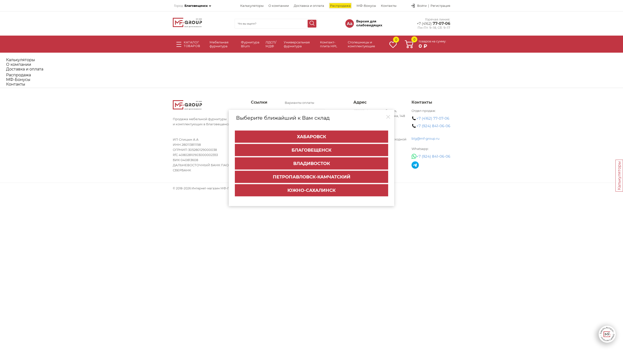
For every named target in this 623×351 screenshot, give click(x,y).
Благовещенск (311, 150)
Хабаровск (311, 136)
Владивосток (311, 163)
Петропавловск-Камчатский (311, 177)
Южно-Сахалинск (311, 190)
